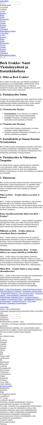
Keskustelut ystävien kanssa (32, 291)
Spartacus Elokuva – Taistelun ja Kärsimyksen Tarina (19, 298)
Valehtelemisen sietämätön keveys (12, 297)
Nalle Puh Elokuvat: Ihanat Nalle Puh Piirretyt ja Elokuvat (21, 290)
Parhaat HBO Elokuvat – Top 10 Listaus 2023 (17, 293)
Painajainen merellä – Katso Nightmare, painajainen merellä (21, 294)
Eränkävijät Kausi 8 (19, 301)
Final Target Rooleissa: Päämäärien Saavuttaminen (18, 302)
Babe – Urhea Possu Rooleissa (10, 289)
